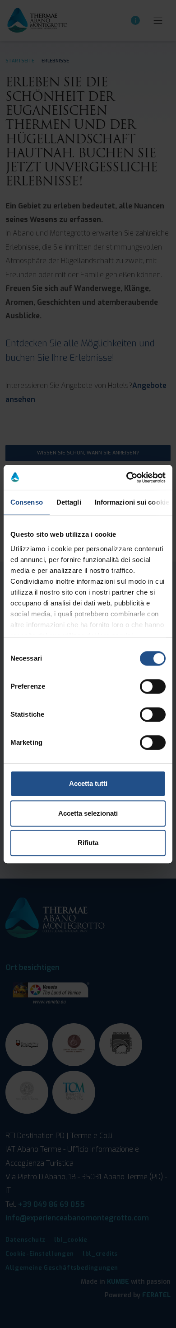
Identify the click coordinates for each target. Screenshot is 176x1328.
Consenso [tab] (26, 502)
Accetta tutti (88, 783)
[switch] (153, 686)
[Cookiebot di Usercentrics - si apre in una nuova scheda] (127, 477)
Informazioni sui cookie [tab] (132, 502)
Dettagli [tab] (68, 502)
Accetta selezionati (88, 813)
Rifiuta (88, 842)
